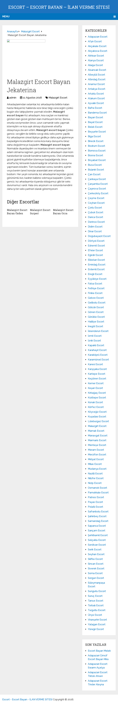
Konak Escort (95, 402)
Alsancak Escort (97, 69)
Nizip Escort (95, 483)
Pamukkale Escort (98, 492)
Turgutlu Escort (96, 610)
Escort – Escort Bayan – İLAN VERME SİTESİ (59, 7)
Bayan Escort (95, 117)
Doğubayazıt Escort (99, 236)
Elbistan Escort (96, 259)
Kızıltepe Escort (97, 397)
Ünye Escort (95, 614)
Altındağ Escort (96, 79)
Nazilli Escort (95, 473)
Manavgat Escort (97, 435)
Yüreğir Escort (96, 629)
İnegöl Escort (95, 326)
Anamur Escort (96, 84)
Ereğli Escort (95, 274)
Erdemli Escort (96, 269)
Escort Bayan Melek (99, 650)
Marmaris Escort (97, 440)
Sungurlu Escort (97, 591)
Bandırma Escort (97, 112)
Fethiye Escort (96, 288)
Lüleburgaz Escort (98, 421)
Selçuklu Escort (97, 540)
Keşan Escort (95, 388)
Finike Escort (95, 293)
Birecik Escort (95, 141)
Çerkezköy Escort (98, 193)
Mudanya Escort (97, 468)
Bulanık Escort (96, 169)
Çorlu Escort (95, 207)
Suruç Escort (95, 595)
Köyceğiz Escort (97, 411)
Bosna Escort (95, 155)
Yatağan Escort (96, 624)
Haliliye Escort (96, 321)
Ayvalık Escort (96, 103)
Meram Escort (96, 449)
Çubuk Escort (95, 212)
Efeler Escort (95, 250)
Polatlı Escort (95, 506)
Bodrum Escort (96, 145)
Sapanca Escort (97, 525)
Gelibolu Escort (96, 302)
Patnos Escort (96, 497)
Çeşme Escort (96, 198)
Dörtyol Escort (96, 240)
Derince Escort (96, 221)
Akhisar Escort (96, 55)
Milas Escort (95, 464)
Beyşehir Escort (97, 131)
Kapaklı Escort (96, 345)
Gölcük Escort (96, 307)
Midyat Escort (96, 459)
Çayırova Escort (97, 188)
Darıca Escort (95, 217)
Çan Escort (94, 174)
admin (12, 97)
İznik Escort (94, 340)
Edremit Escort (96, 245)
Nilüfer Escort (96, 478)
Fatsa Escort (95, 283)
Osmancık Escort (97, 487)
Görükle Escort (96, 316)
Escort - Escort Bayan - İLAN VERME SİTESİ (27, 699)
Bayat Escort (95, 122)
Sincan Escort (95, 563)
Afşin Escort (95, 41)
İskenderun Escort (98, 331)
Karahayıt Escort (97, 350)
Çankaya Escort (97, 179)
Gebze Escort (96, 297)
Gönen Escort (96, 312)
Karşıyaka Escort (97, 369)
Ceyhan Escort (96, 202)
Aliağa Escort (95, 65)
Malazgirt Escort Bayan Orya (63, 211)
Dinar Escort (95, 231)
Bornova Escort (97, 150)
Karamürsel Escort (98, 359)
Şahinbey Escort (97, 516)
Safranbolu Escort (98, 511)
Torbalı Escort (96, 605)
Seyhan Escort (96, 554)
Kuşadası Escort (97, 416)
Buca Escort (95, 164)
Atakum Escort (96, 98)
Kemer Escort (96, 383)
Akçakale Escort (97, 46)
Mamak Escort (96, 430)
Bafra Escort (95, 107)
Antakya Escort (96, 88)
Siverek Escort (96, 568)
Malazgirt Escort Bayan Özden (17, 211)
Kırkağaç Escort (97, 392)
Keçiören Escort (97, 378)
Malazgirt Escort (58, 97)
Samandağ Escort (98, 521)
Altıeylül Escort (96, 74)
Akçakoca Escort (97, 50)
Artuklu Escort (96, 93)
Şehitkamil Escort (98, 535)
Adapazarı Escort (97, 36)
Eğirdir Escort (95, 255)
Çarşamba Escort (98, 183)
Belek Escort (95, 126)
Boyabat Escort (97, 160)
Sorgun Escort (96, 578)
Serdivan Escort (97, 544)
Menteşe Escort (97, 445)
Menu (6, 16)
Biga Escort (94, 136)
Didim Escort (95, 226)
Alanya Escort (96, 60)
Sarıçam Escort (96, 530)
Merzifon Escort (97, 454)
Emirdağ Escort (96, 264)
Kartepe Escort (96, 373)
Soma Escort (95, 573)
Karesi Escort (95, 364)
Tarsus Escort (95, 600)
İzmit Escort (95, 335)
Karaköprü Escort (98, 354)
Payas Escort (95, 502)
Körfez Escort (96, 407)
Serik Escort (94, 549)
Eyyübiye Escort (97, 278)
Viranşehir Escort (97, 619)
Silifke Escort (95, 559)
